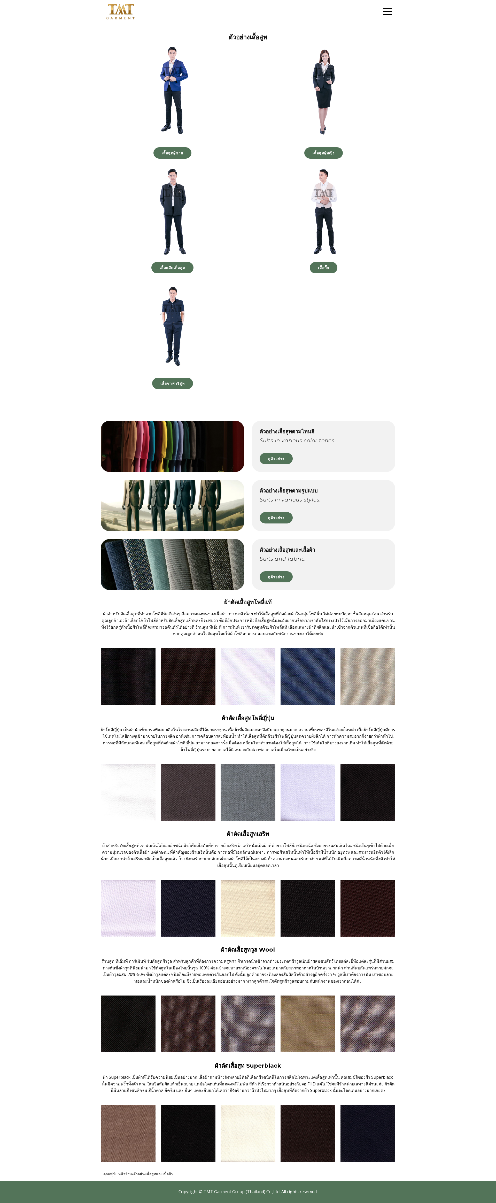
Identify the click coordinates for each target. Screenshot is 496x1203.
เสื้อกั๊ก (323, 267)
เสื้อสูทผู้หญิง (324, 152)
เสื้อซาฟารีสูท (172, 383)
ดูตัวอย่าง (276, 458)
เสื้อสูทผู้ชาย (172, 152)
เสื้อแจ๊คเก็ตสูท (172, 267)
